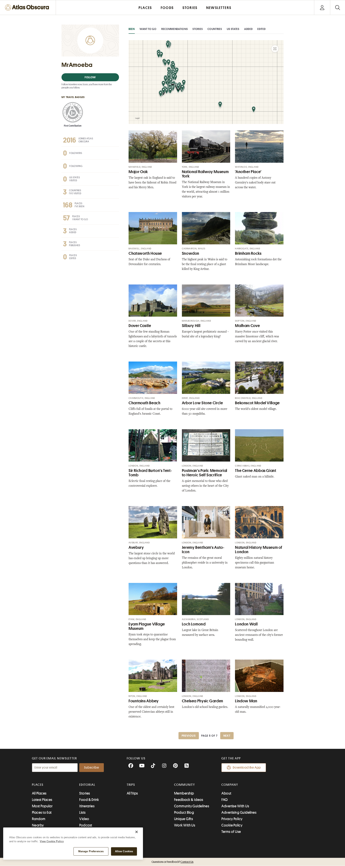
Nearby (38, 825)
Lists (82, 812)
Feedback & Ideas (188, 799)
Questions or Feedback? (172, 861)
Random (39, 818)
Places (38, 784)
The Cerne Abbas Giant (255, 471)
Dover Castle (140, 326)
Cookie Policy (231, 825)
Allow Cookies (124, 851)
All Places (39, 793)
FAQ (224, 799)
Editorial (87, 784)
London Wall (246, 624)
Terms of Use (231, 831)
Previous (189, 735)
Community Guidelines (191, 806)
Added (248, 29)
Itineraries (86, 806)
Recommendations (174, 29)
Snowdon (190, 253)
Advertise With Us (235, 806)
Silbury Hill (191, 326)
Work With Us (184, 825)
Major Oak (138, 172)
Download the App (247, 767)
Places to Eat (42, 812)
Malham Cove (247, 326)
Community (184, 784)
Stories (197, 29)
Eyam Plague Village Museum (147, 626)
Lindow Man (246, 701)
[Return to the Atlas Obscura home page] (28, 7)
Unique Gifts (183, 818)
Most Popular (42, 806)
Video (84, 818)
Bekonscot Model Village (257, 403)
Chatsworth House (145, 253)
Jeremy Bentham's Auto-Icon (203, 549)
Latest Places (42, 799)
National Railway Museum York (205, 174)
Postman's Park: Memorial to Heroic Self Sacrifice (204, 473)
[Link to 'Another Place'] (259, 146)
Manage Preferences (91, 851)
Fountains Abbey (144, 701)
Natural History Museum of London (258, 549)
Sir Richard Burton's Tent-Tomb (150, 473)
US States (233, 29)
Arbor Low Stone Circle (202, 403)
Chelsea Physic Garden (202, 701)
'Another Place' (248, 172)
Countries (214, 29)
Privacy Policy (231, 818)
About (226, 793)
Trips (131, 784)
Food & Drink (89, 799)
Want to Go (148, 29)
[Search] (337, 7)
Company (229, 784)
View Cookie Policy (52, 841)
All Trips (132, 793)
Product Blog (184, 812)
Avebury (136, 547)
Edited (261, 29)
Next (227, 735)
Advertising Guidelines (238, 812)
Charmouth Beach (144, 403)
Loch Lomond (194, 624)
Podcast (85, 825)
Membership (184, 793)
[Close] (136, 831)
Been (132, 29)
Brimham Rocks (248, 253)
